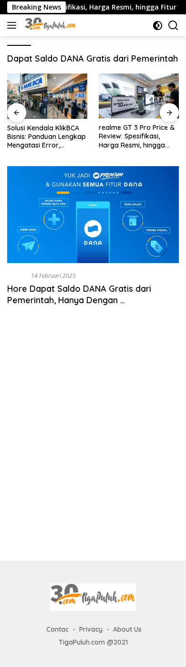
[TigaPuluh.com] (49, 25)
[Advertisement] (93, 443)
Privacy (91, 629)
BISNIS (17, 275)
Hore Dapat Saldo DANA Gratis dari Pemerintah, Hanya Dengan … (79, 294)
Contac (57, 629)
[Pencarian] (173, 25)
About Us (127, 629)
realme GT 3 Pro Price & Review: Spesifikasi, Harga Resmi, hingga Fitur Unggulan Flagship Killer (137, 136)
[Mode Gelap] (157, 25)
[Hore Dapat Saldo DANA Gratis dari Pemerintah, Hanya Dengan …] (93, 214)
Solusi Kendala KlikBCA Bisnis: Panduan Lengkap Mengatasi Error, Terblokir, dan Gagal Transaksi (46, 137)
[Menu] (13, 25)
